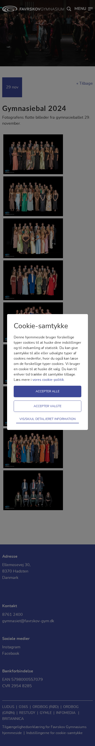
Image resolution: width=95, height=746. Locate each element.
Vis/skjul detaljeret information (47, 419)
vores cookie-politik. (48, 380)
